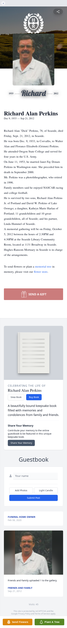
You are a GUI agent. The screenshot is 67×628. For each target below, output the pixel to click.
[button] (33, 553)
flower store (40, 272)
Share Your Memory (21, 442)
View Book (16, 397)
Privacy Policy (24, 613)
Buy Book (34, 397)
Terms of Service (42, 613)
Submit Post (33, 497)
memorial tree (43, 266)
